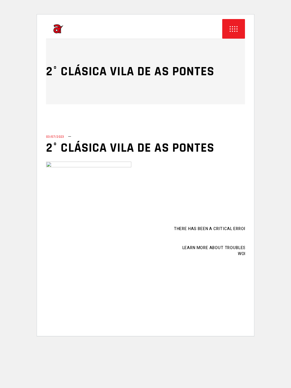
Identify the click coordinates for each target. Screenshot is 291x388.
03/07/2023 (55, 136)
